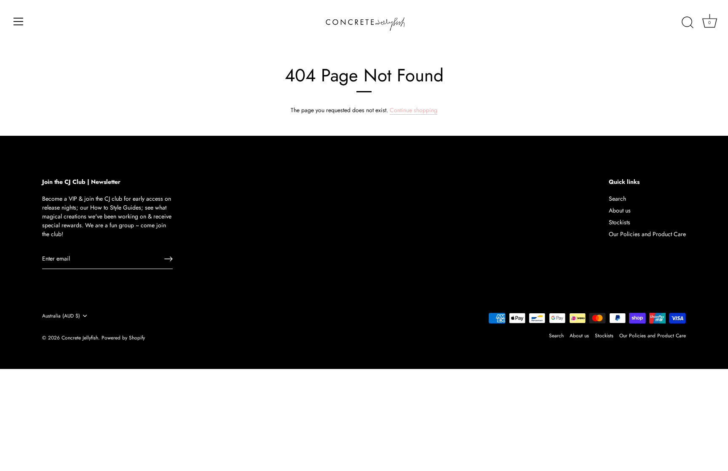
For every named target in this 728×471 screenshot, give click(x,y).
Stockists (619, 222)
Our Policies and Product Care (647, 234)
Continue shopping (413, 110)
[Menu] (18, 21)
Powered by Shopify (123, 337)
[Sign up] (168, 259)
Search (617, 198)
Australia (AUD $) (61, 316)
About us (620, 210)
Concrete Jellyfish (80, 337)
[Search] (687, 22)
